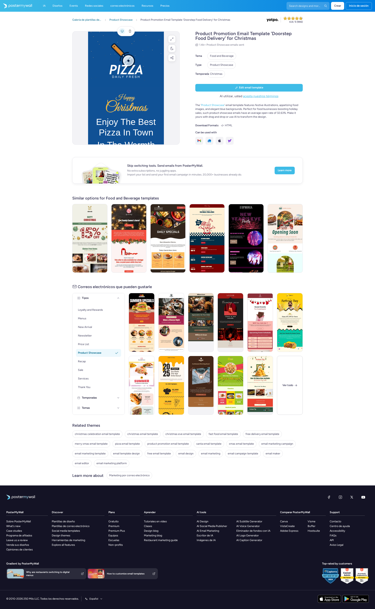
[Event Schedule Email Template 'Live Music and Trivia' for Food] (207, 238)
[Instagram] (340, 497)
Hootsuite (314, 530)
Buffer (311, 526)
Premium (113, 526)
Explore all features (63, 545)
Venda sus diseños (17, 545)
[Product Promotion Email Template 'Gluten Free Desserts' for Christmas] (89, 238)
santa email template (208, 443)
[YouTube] (363, 497)
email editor (82, 463)
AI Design (202, 521)
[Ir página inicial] (16, 6)
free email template (159, 453)
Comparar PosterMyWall (295, 512)
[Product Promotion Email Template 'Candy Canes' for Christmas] (128, 238)
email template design (126, 453)
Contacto (335, 521)
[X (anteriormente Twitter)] (352, 497)
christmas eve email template (183, 434)
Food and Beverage (222, 56)
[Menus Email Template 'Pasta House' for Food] (230, 385)
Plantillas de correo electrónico (70, 526)
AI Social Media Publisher (212, 526)
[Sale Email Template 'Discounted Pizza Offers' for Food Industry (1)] (168, 238)
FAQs (333, 535)
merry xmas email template (91, 443)
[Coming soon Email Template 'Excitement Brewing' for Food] (201, 385)
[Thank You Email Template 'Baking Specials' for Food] (201, 322)
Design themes (61, 535)
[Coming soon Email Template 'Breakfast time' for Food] (285, 238)
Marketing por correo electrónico (129, 475)
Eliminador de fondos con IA (253, 530)
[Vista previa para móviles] (130, 31)
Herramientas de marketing (68, 540)
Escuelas (113, 540)
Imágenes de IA (206, 540)
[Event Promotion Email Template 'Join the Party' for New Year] (246, 238)
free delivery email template (262, 434)
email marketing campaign (277, 443)
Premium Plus (116, 530)
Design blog (151, 530)
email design (186, 453)
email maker (273, 453)
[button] (172, 39)
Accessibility (337, 530)
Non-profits (115, 545)
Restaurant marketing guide (161, 540)
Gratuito (113, 521)
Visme (311, 521)
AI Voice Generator (248, 526)
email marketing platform (111, 463)
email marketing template (90, 453)
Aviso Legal (336, 545)
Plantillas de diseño (63, 521)
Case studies (14, 530)
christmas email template (142, 434)
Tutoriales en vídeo (155, 521)
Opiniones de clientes (19, 549)
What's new (13, 526)
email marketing (210, 453)
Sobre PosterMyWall (18, 521)
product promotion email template (168, 443)
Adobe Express (289, 530)
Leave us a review (17, 540)
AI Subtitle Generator (249, 521)
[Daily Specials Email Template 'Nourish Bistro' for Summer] (141, 385)
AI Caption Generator (249, 540)
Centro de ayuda (340, 526)
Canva (284, 521)
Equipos (113, 535)
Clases (148, 526)
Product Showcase (221, 65)
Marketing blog (153, 535)
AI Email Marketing (208, 530)
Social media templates (66, 530)
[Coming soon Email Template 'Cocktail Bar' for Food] (230, 322)
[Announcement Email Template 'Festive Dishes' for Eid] (260, 385)
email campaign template (243, 453)
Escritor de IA (205, 535)
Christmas (216, 74)
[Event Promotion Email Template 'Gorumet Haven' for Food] (171, 322)
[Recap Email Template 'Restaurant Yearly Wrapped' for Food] (171, 385)
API (332, 540)
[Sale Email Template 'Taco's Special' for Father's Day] (290, 322)
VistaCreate (287, 526)
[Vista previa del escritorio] (122, 31)
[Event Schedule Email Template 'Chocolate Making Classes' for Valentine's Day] (260, 322)
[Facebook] (329, 497)
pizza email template (127, 443)
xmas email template (241, 443)
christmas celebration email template (97, 434)
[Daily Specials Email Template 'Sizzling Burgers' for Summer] (141, 322)
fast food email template (223, 434)
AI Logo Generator (247, 535)
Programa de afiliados (19, 535)
